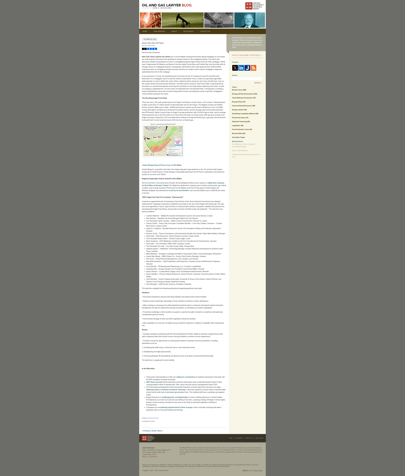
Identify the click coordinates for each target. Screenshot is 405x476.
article (182, 57)
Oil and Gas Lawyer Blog (167, 6)
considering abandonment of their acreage (175, 407)
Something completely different (245, 113)
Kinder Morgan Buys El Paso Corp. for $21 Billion (162, 165)
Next (160, 431)
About (174, 31)
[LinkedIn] (241, 68)
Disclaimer (238, 438)
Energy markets (239, 110)
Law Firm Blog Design (252, 470)
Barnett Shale (238, 133)
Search (257, 83)
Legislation (237, 125)
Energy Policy (238, 102)
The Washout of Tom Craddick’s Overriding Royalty (243, 145)
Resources (188, 31)
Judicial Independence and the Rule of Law (246, 156)
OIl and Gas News (153, 418)
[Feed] (253, 68)
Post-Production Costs (242, 129)
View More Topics (238, 137)
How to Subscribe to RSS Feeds (246, 55)
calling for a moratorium (185, 377)
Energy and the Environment (244, 94)
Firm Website (159, 31)
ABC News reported (154, 382)
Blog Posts (259, 438)
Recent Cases (239, 90)
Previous (146, 431)
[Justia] (247, 68)
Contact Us (205, 31)
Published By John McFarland (254, 5)
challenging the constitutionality (175, 397)
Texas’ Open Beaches (240, 150)
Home (144, 31)
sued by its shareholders (179, 190)
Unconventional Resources (243, 106)
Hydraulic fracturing (241, 121)
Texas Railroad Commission (244, 98)
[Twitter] (235, 68)
